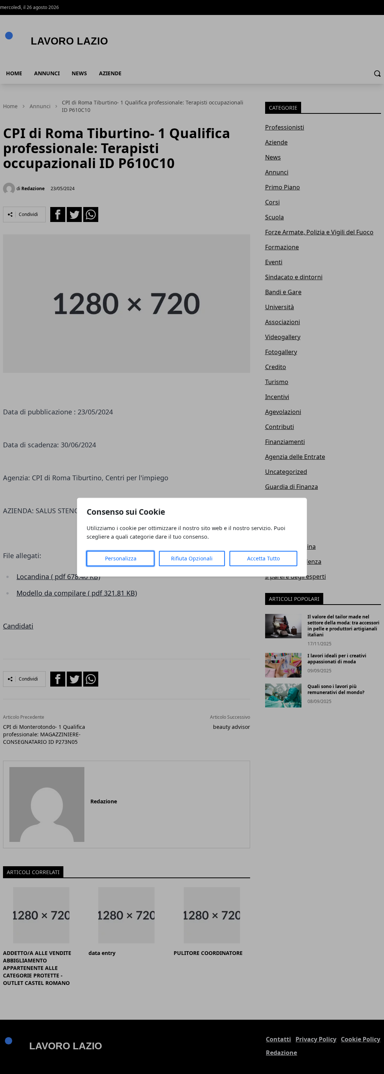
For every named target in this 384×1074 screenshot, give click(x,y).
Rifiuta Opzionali (192, 558)
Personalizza (120, 558)
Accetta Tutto (263, 558)
